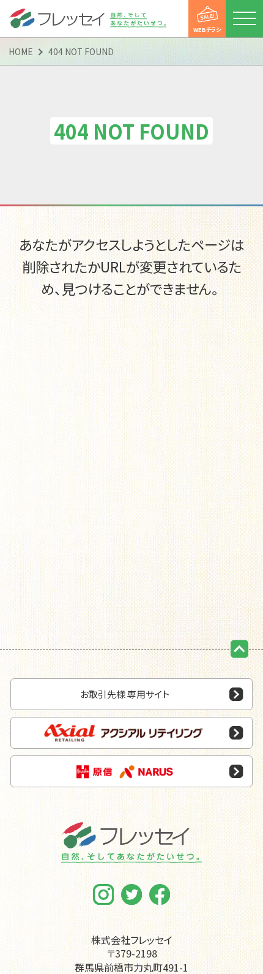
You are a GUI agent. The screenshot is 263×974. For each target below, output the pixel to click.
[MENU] (244, 18)
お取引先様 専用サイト (124, 693)
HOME (20, 51)
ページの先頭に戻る (240, 649)
